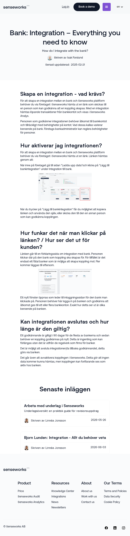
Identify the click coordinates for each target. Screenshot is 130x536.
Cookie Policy (112, 502)
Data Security (112, 496)
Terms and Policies (115, 491)
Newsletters (58, 507)
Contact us (87, 502)
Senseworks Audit (29, 496)
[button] (107, 7)
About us (86, 491)
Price (21, 491)
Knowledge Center (62, 491)
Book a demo (87, 7)
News (54, 502)
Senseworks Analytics (31, 502)
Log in (65, 7)
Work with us (89, 496)
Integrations (58, 496)
